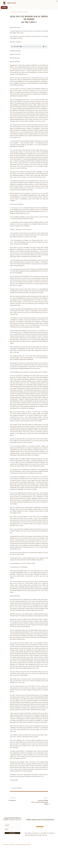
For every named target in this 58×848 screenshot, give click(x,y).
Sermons (19, 788)
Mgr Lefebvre (23, 12)
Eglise (14, 788)
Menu (4, 7)
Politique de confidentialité (9, 844)
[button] (57, 1)
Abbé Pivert (11, 3)
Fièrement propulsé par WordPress (23, 844)
